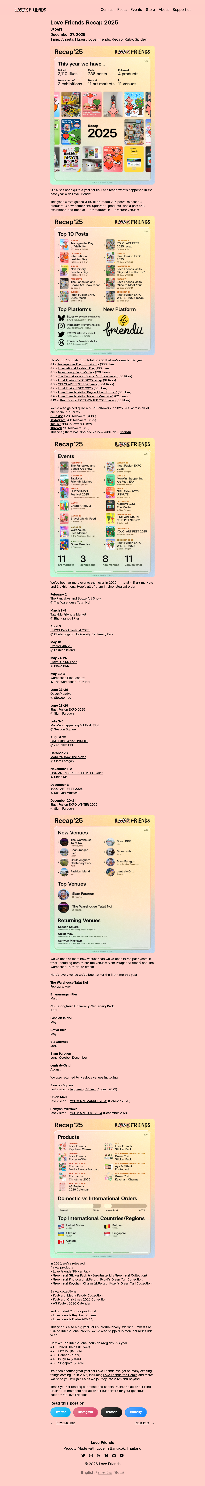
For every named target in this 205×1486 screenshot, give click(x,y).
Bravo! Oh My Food (63, 662)
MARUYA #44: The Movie (68, 757)
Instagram (58, 420)
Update (56, 29)
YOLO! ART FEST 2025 (66, 789)
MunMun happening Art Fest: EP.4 (74, 725)
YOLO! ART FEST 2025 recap (78, 384)
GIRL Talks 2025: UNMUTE (69, 741)
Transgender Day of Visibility (78, 364)
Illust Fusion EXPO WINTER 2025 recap (88, 400)
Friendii (125, 432)
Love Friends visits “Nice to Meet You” (85, 396)
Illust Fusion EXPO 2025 (75, 388)
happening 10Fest (83, 1089)
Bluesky (56, 416)
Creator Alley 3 (61, 646)
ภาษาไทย (105, 1473)
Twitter (55, 424)
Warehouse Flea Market (67, 678)
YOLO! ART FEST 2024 (86, 1113)
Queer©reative (60, 694)
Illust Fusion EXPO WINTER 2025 (73, 804)
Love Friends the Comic (120, 1375)
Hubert (81, 39)
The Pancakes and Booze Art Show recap (88, 376)
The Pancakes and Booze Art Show (75, 598)
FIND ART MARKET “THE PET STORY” (76, 773)
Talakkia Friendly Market (68, 614)
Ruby (128, 39)
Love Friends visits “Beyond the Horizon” (87, 392)
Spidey (141, 39)
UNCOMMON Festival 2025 (70, 630)
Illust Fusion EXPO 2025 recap (80, 380)
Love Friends (99, 39)
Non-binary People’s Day (76, 372)
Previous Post (65, 1423)
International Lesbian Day (76, 368)
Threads (56, 428)
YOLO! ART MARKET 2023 (88, 1101)
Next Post (142, 1423)
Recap (117, 39)
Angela (67, 39)
